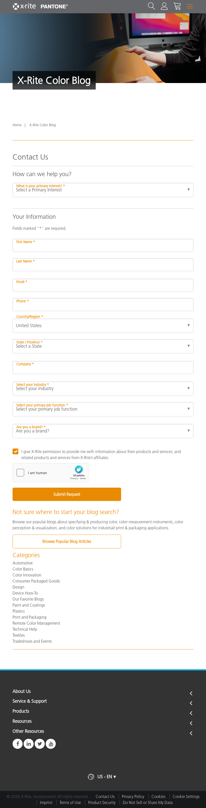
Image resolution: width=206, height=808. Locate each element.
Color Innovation (27, 574)
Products (21, 711)
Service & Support (30, 701)
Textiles (19, 635)
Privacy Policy (133, 796)
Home (17, 125)
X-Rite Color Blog (42, 125)
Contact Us (105, 796)
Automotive (23, 562)
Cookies (158, 796)
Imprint (46, 802)
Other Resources (28, 731)
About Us (22, 691)
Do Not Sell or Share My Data (148, 802)
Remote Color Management (36, 623)
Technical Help (25, 629)
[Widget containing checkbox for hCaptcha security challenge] (50, 472)
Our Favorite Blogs (28, 599)
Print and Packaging (29, 617)
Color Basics (23, 568)
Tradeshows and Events (32, 641)
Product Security (102, 802)
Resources (22, 721)
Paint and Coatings (29, 605)
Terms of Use (70, 802)
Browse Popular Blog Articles (66, 541)
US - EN (104, 776)
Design (18, 587)
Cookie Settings (186, 796)
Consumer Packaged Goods (36, 580)
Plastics (19, 611)
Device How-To (25, 593)
